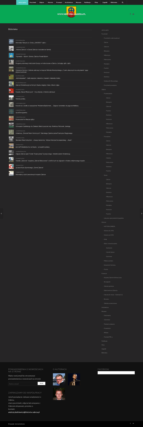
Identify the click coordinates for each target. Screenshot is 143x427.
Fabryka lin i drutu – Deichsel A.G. (113, 294)
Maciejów (106, 64)
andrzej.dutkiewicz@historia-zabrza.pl (24, 412)
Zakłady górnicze (109, 286)
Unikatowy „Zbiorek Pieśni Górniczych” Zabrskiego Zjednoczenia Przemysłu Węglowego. (44, 133)
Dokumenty (107, 315)
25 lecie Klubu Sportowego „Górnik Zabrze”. (30, 167)
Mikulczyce (107, 55)
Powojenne (107, 136)
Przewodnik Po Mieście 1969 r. (25, 119)
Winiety (106, 332)
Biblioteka (104, 353)
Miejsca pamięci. (108, 261)
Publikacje (104, 341)
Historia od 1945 (109, 235)
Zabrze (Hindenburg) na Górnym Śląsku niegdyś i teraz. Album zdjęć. (38, 85)
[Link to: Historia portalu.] (11, 97)
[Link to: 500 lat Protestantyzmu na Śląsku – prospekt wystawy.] (11, 145)
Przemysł (104, 273)
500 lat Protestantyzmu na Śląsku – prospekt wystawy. (33, 147)
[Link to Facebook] (130, 14)
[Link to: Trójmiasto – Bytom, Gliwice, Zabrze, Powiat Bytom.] (11, 55)
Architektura (105, 307)
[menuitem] (22, 2)
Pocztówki (104, 34)
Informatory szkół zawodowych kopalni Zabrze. (31, 174)
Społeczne (109, 248)
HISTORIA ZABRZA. (109, 226)
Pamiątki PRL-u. (108, 337)
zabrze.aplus (105, 30)
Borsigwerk (107, 282)
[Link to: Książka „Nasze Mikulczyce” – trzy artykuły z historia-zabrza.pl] (11, 90)
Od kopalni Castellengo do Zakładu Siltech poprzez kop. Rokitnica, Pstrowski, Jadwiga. (43, 126)
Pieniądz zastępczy (109, 324)
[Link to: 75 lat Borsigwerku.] (11, 111)
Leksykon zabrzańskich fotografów (114, 218)
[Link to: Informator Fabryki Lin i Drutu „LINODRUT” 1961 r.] (11, 41)
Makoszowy (107, 59)
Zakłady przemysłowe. (110, 303)
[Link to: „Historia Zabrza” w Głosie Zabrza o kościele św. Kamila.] (11, 48)
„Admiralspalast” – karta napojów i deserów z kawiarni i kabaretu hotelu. (38, 78)
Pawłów (106, 68)
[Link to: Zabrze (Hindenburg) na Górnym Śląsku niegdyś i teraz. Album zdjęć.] (11, 84)
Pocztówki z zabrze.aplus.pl (112, 38)
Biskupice (106, 51)
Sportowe (109, 256)
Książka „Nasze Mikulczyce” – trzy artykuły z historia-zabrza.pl (35, 92)
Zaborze (106, 46)
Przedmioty (107, 328)
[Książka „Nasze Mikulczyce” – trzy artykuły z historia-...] (141, 213)
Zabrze (106, 42)
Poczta (106, 269)
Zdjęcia (104, 89)
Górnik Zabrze (110, 252)
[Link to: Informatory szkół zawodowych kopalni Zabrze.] (11, 173)
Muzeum (104, 311)
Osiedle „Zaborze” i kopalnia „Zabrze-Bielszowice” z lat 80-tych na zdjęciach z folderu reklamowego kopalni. (50, 161)
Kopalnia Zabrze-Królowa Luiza (113, 277)
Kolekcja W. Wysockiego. (111, 81)
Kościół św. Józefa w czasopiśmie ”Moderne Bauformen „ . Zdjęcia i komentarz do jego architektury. (47, 106)
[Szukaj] (122, 2)
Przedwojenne (108, 93)
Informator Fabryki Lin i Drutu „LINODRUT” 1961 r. (31, 43)
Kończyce (106, 72)
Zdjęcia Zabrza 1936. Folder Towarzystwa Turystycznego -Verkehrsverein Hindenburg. (43, 154)
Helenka (108, 158)
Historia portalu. (20, 99)
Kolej (105, 239)
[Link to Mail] (133, 14)
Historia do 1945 (109, 230)
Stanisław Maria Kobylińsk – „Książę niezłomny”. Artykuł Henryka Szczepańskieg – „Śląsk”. (44, 140)
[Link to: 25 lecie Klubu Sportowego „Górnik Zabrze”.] (11, 166)
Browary (106, 299)
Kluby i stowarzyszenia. (110, 243)
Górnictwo (107, 319)
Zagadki (104, 349)
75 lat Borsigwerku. (21, 112)
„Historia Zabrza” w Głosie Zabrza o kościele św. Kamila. (33, 49)
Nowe (105, 175)
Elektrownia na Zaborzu (110, 290)
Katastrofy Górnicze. (110, 265)
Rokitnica (106, 77)
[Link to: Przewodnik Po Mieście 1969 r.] (11, 118)
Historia (104, 222)
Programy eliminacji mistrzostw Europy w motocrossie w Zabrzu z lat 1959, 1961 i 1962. (43, 63)
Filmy (103, 345)
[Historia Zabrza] (71, 14)
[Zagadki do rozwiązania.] (1, 213)
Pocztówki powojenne (110, 85)
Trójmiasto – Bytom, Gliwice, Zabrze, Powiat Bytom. (32, 56)
